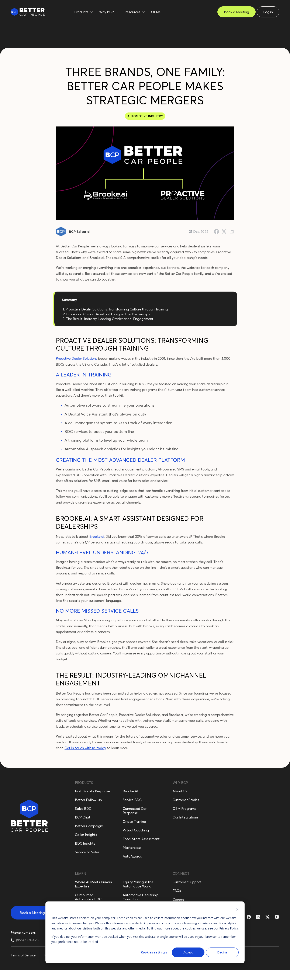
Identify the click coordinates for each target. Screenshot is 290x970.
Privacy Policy (228, 928)
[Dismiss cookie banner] (237, 910)
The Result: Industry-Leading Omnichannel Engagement (109, 319)
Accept (188, 952)
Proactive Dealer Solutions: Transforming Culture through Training (117, 309)
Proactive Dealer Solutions (76, 358)
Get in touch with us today (85, 748)
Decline (222, 952)
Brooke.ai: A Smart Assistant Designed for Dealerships (108, 314)
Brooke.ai (96, 536)
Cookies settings (154, 952)
